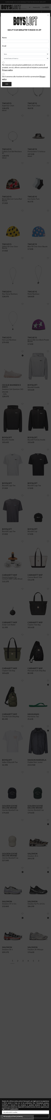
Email (4, 46)
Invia (6, 84)
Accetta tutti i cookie (10, 1112)
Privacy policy (7, 70)
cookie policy (14, 1109)
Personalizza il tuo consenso (13, 1116)
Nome (4, 38)
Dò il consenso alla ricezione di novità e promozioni (23, 77)
